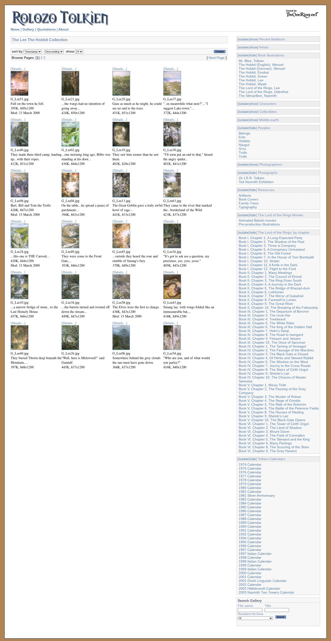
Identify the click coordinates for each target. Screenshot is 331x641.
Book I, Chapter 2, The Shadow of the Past (271, 242)
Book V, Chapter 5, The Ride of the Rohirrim (272, 404)
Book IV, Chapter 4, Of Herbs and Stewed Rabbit (276, 358)
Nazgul (244, 145)
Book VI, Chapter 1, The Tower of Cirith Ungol (274, 424)
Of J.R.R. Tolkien (251, 178)
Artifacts (245, 195)
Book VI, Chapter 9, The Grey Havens (268, 451)
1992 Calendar (250, 534)
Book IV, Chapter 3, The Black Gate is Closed (273, 354)
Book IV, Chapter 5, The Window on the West (273, 362)
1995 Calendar (250, 542)
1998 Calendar (250, 557)
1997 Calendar (250, 550)
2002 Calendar (250, 585)
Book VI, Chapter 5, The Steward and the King (274, 439)
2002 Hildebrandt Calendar (259, 588)
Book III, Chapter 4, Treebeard (262, 319)
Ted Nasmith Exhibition (256, 182)
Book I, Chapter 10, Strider (259, 261)
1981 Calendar (250, 492)
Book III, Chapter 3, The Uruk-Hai (264, 315)
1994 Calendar (250, 538)
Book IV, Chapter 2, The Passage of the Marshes (276, 350)
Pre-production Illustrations (259, 224)
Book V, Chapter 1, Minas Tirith (262, 385)
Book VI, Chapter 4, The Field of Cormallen (272, 435)
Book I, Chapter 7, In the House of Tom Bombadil (276, 257)
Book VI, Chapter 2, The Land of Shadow (270, 428)
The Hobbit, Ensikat (254, 72)
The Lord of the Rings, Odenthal (263, 92)
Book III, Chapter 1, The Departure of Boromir (274, 311)
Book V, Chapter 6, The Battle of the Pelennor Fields (279, 408)
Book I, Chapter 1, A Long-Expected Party (270, 238)
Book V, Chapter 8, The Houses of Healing (271, 412)
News (15, 29)
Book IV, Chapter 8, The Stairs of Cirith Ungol (273, 369)
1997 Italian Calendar (255, 554)
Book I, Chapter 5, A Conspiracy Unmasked (272, 249)
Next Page (217, 58)
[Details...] (18, 68)
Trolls (243, 152)
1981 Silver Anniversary (257, 495)
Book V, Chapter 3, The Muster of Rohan (270, 397)
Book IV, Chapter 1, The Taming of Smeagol (272, 346)
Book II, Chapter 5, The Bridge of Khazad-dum (274, 288)
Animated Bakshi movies (257, 220)
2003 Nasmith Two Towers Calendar (266, 592)
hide (252, 55)
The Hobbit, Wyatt (252, 84)
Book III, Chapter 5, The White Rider (266, 323)
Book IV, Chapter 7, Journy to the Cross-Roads (275, 366)
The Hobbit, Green (253, 76)
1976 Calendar (250, 472)
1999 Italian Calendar (255, 569)
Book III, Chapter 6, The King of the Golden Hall (275, 327)
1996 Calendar (250, 546)
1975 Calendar (250, 468)
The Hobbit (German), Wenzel (262, 68)
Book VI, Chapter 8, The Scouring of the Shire (274, 447)
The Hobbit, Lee (251, 80)
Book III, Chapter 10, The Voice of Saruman (272, 342)
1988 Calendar (250, 519)
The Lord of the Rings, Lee (259, 88)
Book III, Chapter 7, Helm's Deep (264, 331)
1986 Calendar (250, 511)
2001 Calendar (250, 577)
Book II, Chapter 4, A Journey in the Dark (270, 284)
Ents (242, 137)
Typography (248, 207)
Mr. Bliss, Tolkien (251, 61)
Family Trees (249, 203)
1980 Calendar (250, 488)
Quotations (46, 29)
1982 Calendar (250, 499)
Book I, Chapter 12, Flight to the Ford (267, 269)
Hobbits (244, 141)
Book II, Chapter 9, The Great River (266, 304)
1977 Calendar (250, 476)
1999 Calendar (250, 565)
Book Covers (248, 199)
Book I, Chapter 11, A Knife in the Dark (268, 265)
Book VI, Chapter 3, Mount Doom (264, 431)
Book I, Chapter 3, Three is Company (267, 245)
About (63, 29)
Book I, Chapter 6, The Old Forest (265, 253)
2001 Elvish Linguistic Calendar (263, 581)
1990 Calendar (250, 526)
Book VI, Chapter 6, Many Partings (265, 443)
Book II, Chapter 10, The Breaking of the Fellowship (278, 307)
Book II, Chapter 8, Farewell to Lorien (267, 300)
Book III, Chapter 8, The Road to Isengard (271, 335)
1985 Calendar (250, 507)
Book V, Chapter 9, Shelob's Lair (263, 416)
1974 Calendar (250, 464)
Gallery (28, 29)
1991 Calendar (250, 530)
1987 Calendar (250, 515)
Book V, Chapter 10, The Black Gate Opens (272, 420)
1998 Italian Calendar (255, 561)
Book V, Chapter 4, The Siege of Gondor (270, 400)
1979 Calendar (250, 484)
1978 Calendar (250, 480)
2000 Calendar (250, 573)
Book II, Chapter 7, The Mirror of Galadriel (271, 296)
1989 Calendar (250, 523)
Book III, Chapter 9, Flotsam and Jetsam (270, 338)
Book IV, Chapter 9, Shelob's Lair (264, 373)
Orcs (242, 149)
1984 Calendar (250, 503)
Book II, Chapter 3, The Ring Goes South (270, 280)
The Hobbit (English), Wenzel (261, 65)
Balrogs (244, 133)
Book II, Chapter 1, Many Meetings (265, 273)
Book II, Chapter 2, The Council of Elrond (270, 276)
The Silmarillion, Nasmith (258, 96)
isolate (243, 39)
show (253, 39)
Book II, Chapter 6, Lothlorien (261, 292)
